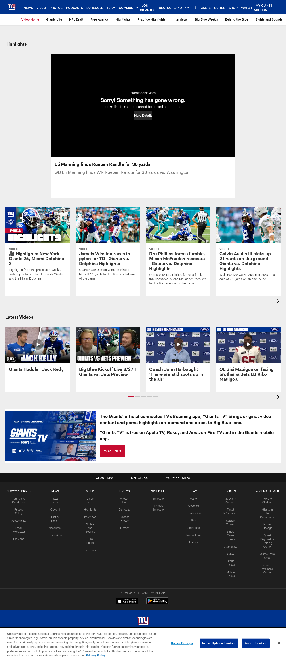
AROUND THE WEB (267, 491)
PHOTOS (124, 491)
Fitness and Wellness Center (267, 568)
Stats (193, 520)
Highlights (90, 509)
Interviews (90, 516)
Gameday (124, 509)
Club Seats (230, 546)
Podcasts (90, 550)
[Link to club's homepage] (12, 7)
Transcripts (55, 535)
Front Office (194, 513)
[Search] (194, 7)
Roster (194, 498)
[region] (143, 643)
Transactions (193, 535)
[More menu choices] (187, 7)
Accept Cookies (256, 643)
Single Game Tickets (230, 535)
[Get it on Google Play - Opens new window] (157, 603)
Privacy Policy (95, 655)
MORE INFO (112, 451)
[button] (143, 115)
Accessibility (18, 520)
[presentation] (279, 301)
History (124, 527)
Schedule (158, 498)
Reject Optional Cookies (219, 643)
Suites (230, 553)
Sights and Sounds (90, 528)
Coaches (193, 505)
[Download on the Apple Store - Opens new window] (126, 601)
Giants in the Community (267, 513)
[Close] (279, 643)
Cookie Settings (182, 643)
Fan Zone (18, 538)
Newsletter (55, 527)
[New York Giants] (143, 621)
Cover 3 (55, 509)
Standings (193, 527)
